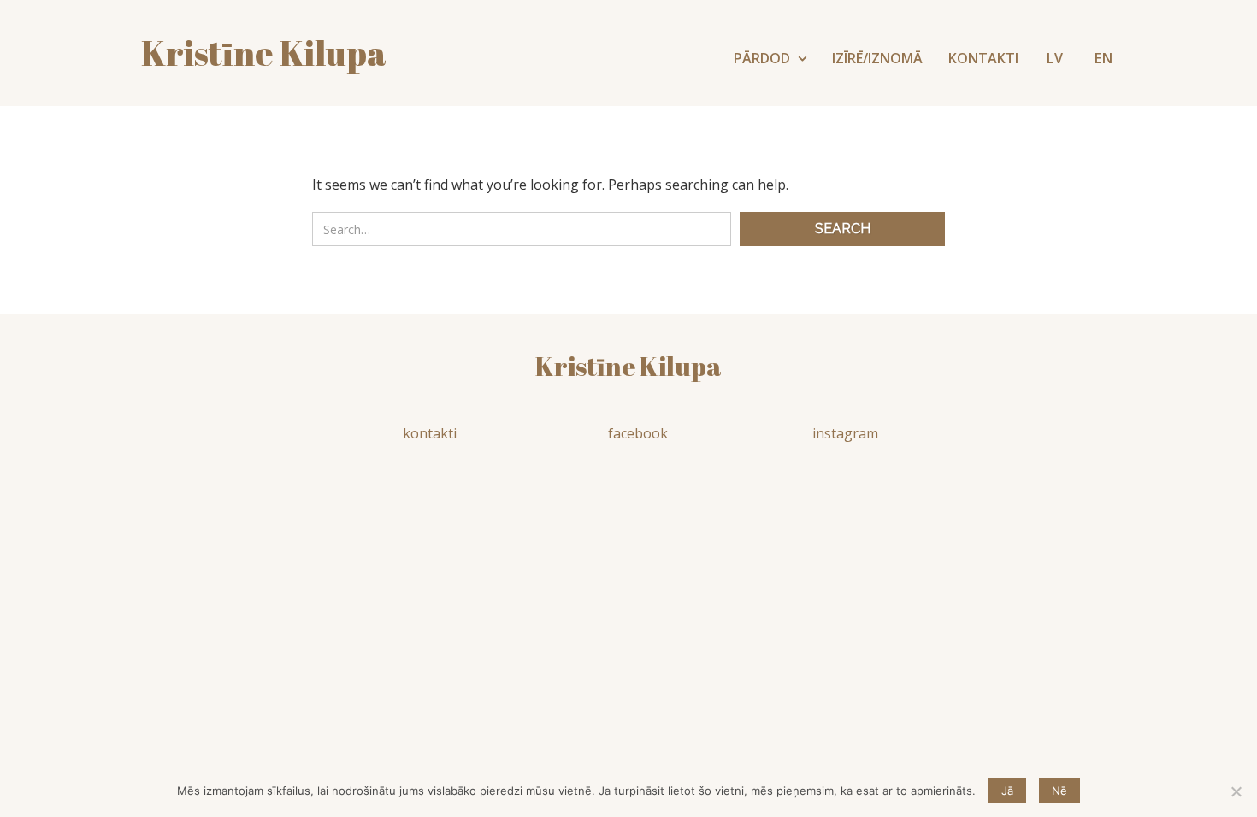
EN (1104, 58)
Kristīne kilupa (264, 53)
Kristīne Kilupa (628, 366)
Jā (1007, 790)
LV (1055, 58)
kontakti (430, 433)
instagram (845, 433)
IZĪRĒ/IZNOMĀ (877, 58)
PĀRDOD (764, 58)
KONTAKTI (983, 58)
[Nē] (1235, 791)
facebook (638, 433)
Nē (1059, 790)
